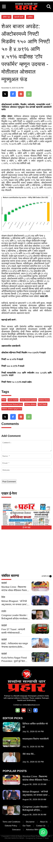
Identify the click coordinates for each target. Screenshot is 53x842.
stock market (13, 400)
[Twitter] (5, 94)
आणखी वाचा (46, 576)
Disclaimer (30, 822)
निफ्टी (4, 400)
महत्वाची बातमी (18, 17)
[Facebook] (13, 94)
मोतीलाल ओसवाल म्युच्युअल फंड (11, 409)
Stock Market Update (28, 400)
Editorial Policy (11, 826)
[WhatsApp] (29, 94)
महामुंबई (4, 583)
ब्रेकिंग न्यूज (6, 17)
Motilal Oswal (44, 400)
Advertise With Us (33, 830)
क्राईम (3, 611)
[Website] (18, 710)
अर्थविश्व (30, 17)
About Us (44, 822)
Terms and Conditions (11, 822)
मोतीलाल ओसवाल (30, 404)
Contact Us (40, 826)
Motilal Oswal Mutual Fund (12, 404)
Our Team (27, 826)
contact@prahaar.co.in (31, 705)
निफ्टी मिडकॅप (42, 404)
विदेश (3, 597)
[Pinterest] (21, 94)
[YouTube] (23, 710)
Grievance (16, 830)
